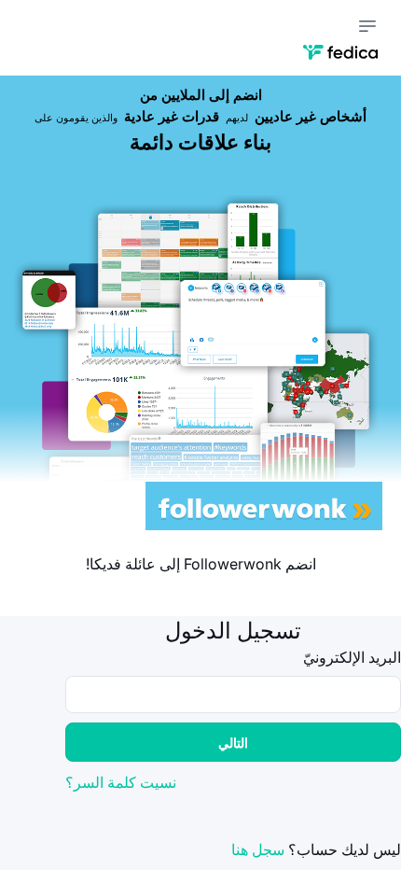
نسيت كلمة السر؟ (120, 782)
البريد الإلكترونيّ (352, 657)
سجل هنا (257, 849)
